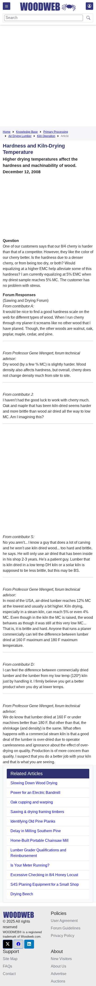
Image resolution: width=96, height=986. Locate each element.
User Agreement (64, 921)
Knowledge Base (27, 131)
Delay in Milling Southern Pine (35, 831)
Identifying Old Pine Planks (32, 821)
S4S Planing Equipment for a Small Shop (44, 884)
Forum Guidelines (65, 928)
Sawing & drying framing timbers (37, 812)
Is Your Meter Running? (29, 865)
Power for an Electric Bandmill (35, 793)
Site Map (10, 959)
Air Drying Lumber (19, 136)
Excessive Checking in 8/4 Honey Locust (44, 875)
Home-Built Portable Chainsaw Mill (39, 840)
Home (6, 131)
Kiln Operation (46, 136)
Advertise (58, 974)
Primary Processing (55, 131)
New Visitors (61, 959)
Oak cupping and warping (31, 802)
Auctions (58, 981)
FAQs (7, 966)
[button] (8, 944)
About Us (58, 966)
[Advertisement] (48, 76)
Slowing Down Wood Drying (33, 783)
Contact (9, 974)
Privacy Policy (62, 936)
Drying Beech (21, 894)
